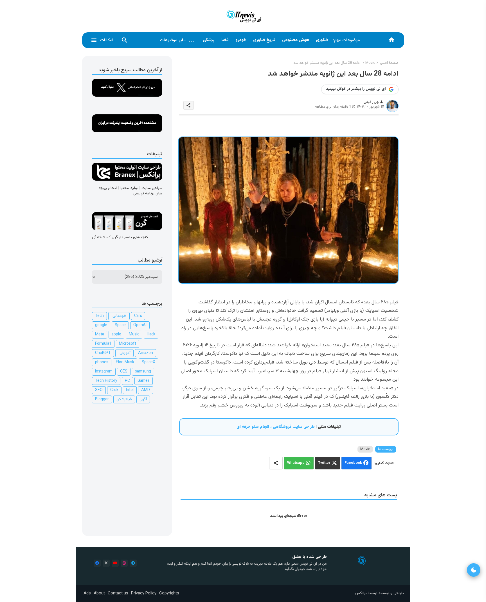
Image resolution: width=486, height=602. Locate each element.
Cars (138, 316)
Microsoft (127, 344)
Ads (87, 593)
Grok (114, 390)
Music (134, 334)
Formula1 (103, 344)
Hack (151, 334)
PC (127, 381)
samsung (143, 372)
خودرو (240, 40)
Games (144, 381)
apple (116, 334)
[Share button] (276, 463)
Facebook (353, 463)
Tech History (106, 381)
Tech (99, 316)
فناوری (322, 40)
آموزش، (124, 353)
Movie (370, 62)
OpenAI (140, 325)
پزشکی (209, 40)
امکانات (106, 40)
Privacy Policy (143, 593)
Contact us (118, 593)
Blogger (102, 399)
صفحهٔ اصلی (389, 62)
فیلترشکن (124, 399)
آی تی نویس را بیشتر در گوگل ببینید (356, 89)
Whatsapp (296, 463)
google (101, 325)
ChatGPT (103, 353)
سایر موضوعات (177, 40)
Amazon (145, 353)
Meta (99, 334)
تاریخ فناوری (264, 40)
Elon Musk (125, 362)
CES (123, 372)
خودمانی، (119, 316)
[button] (124, 40)
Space (120, 325)
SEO (99, 390)
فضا (225, 40)
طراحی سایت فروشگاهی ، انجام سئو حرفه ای (276, 427)
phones (101, 362)
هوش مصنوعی (295, 40)
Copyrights (169, 593)
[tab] (321, 40)
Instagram (103, 372)
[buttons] (97, 563)
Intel (130, 390)
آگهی (143, 399)
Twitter (324, 463)
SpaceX (148, 362)
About (99, 593)
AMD (145, 390)
